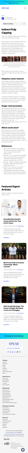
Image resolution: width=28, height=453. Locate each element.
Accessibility (17, 434)
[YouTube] (17, 352)
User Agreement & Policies (9, 434)
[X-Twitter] (15, 352)
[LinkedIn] (12, 352)
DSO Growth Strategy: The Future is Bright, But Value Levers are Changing (14, 308)
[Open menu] (25, 8)
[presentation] (14, 207)
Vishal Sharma (21, 226)
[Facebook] (8, 352)
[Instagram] (10, 352)
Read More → (7, 238)
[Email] (19, 352)
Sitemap (22, 434)
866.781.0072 (11, 432)
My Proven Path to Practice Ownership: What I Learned (14, 265)
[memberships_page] (14, 336)
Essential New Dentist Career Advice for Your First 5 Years (12, 221)
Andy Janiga (20, 269)
